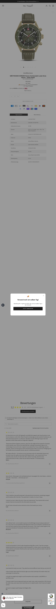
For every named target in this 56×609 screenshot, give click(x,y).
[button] (3, 305)
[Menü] (54, 594)
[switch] (51, 603)
